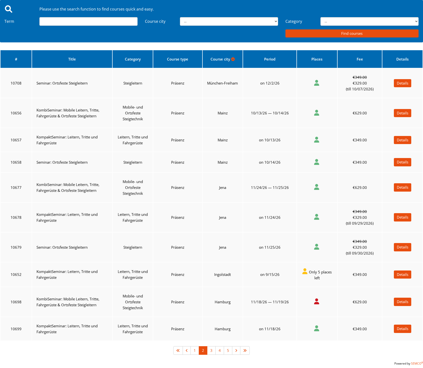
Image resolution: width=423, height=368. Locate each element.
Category (293, 21)
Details (402, 83)
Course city (155, 21)
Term (9, 21)
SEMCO (417, 363)
